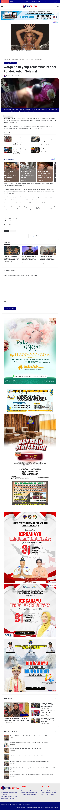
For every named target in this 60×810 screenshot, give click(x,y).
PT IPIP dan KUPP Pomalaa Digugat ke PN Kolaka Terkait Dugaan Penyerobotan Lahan (11, 258)
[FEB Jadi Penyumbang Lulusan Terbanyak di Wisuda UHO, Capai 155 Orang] (35, 705)
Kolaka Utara (13, 62)
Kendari (5, 796)
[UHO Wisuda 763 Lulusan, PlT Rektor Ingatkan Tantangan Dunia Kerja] (35, 720)
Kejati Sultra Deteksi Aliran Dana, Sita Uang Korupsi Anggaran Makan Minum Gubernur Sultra (32, 755)
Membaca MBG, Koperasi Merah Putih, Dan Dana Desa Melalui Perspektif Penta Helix (31, 735)
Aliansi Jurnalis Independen (48, 794)
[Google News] (34, 236)
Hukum (10, 59)
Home (6, 59)
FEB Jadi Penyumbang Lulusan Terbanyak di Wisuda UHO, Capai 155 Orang (48, 705)
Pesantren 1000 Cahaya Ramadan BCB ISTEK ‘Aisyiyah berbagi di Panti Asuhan (29, 742)
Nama (5, 295)
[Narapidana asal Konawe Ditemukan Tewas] (35, 150)
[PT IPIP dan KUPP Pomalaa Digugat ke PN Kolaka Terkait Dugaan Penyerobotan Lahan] (12, 250)
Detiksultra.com (26, 804)
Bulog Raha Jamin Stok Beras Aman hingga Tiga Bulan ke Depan (25, 748)
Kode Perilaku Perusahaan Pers (45, 807)
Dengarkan (9, 116)
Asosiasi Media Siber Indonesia (48, 790)
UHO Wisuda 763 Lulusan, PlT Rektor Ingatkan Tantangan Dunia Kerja (27, 1)
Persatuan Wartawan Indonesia (48, 792)
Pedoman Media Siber (31, 807)
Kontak (18, 807)
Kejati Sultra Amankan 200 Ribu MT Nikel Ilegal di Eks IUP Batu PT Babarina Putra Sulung (31, 774)
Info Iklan (56, 807)
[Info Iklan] (30, 15)
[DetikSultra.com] (30, 6)
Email (5, 301)
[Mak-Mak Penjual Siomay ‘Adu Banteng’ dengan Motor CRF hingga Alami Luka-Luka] (8, 150)
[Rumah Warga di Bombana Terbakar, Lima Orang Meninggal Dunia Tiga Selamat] (35, 139)
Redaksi (8, 75)
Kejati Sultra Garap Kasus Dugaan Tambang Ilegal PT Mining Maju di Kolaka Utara (29, 761)
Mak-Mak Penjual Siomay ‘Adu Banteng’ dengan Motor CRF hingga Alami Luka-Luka (20, 150)
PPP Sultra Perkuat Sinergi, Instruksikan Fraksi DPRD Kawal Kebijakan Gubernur (48, 712)
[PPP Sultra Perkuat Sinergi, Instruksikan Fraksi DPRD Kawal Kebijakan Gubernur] (35, 713)
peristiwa (13, 231)
